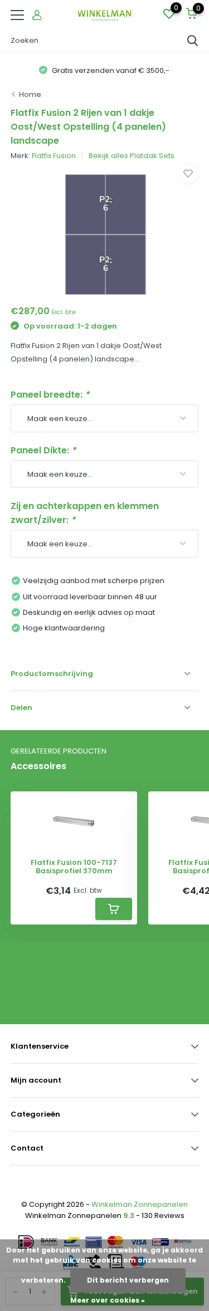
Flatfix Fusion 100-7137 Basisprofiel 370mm (74, 866)
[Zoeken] (192, 40)
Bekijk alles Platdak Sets (131, 155)
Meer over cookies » (107, 1300)
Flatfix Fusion (54, 155)
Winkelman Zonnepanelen (139, 1204)
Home (30, 94)
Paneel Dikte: (43, 450)
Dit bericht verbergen (128, 1280)
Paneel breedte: (50, 394)
